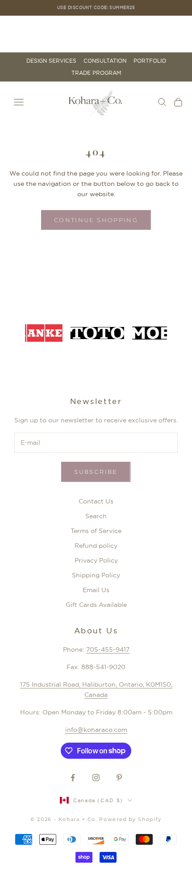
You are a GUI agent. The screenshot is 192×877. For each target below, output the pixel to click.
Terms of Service (96, 531)
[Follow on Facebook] (72, 777)
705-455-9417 (107, 649)
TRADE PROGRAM (96, 73)
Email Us (96, 590)
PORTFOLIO (150, 61)
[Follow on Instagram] (96, 777)
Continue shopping (96, 220)
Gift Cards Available (96, 605)
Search (96, 516)
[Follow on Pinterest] (119, 777)
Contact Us (96, 501)
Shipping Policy (96, 575)
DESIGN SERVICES (51, 61)
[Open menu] (19, 102)
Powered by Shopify (130, 819)
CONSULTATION (104, 61)
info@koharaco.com (96, 730)
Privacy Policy (96, 560)
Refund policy (96, 546)
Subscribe (95, 471)
